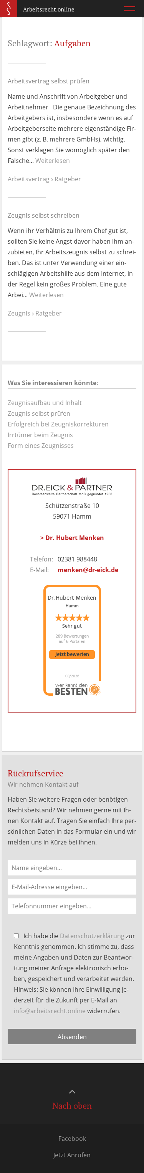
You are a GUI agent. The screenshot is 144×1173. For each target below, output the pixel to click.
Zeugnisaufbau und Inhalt (45, 403)
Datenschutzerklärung (92, 936)
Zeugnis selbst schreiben (43, 215)
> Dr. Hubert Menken (72, 538)
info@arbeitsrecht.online (50, 1011)
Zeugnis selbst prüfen (39, 413)
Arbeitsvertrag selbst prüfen (48, 81)
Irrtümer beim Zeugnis (40, 435)
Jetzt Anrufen (72, 1155)
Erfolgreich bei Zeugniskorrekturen (58, 424)
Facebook (72, 1138)
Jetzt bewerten (72, 654)
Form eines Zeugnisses (41, 445)
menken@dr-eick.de (88, 570)
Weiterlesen (52, 160)
